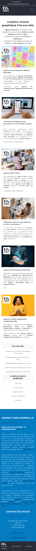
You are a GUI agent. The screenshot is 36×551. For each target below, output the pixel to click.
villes (12, 501)
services (18, 499)
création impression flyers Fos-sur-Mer (18, 367)
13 (7, 506)
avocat (25, 501)
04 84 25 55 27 (16, 1)
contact (4, 546)
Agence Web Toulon (11, 173)
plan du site (16, 546)
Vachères (18, 383)
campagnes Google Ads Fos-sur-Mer (18, 371)
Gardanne (18, 400)
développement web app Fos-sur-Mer (18, 363)
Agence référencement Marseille (16, 270)
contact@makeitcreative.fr (18, 4)
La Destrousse (18, 387)
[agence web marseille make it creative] (3, 544)
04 (22, 504)
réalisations (27, 449)
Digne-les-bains (18, 392)
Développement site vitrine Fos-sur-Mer (18, 358)
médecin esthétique (18, 396)
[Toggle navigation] (32, 9)
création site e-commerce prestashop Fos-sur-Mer (18, 352)
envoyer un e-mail (18, 538)
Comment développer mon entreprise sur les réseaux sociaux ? (17, 124)
